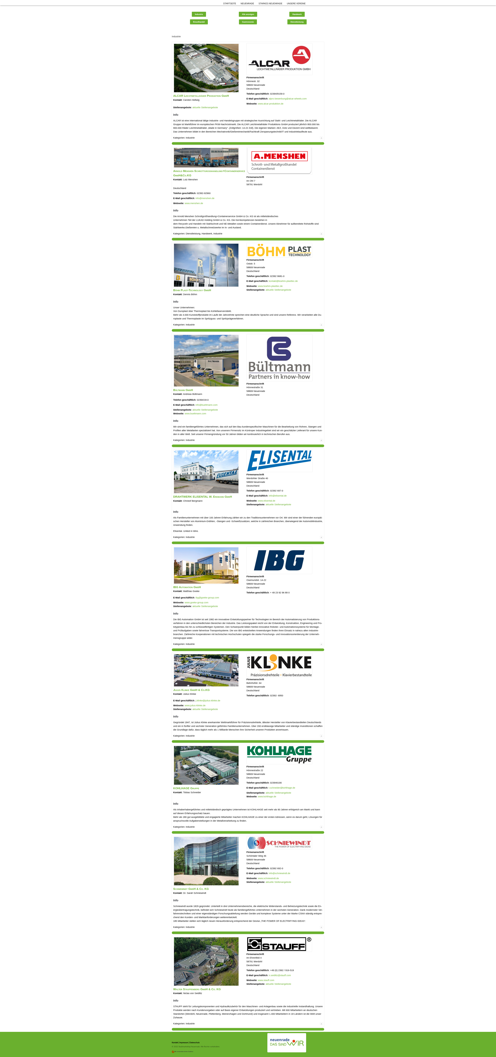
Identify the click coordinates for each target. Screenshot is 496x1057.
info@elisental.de (278, 495)
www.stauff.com (266, 980)
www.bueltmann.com (195, 413)
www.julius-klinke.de (195, 705)
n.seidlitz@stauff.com (280, 975)
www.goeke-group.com (196, 602)
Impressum (183, 1043)
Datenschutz (194, 1043)
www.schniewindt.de (268, 878)
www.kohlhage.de (267, 796)
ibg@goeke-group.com (207, 597)
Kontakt (175, 1043)
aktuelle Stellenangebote (205, 107)
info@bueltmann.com (207, 405)
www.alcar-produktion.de (270, 103)
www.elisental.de (266, 500)
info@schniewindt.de (279, 873)
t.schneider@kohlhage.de (282, 787)
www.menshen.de (194, 203)
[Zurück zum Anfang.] (321, 137)
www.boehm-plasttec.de (270, 286)
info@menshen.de (205, 198)
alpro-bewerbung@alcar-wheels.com (288, 98)
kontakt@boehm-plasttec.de (283, 281)
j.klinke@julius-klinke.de (208, 700)
